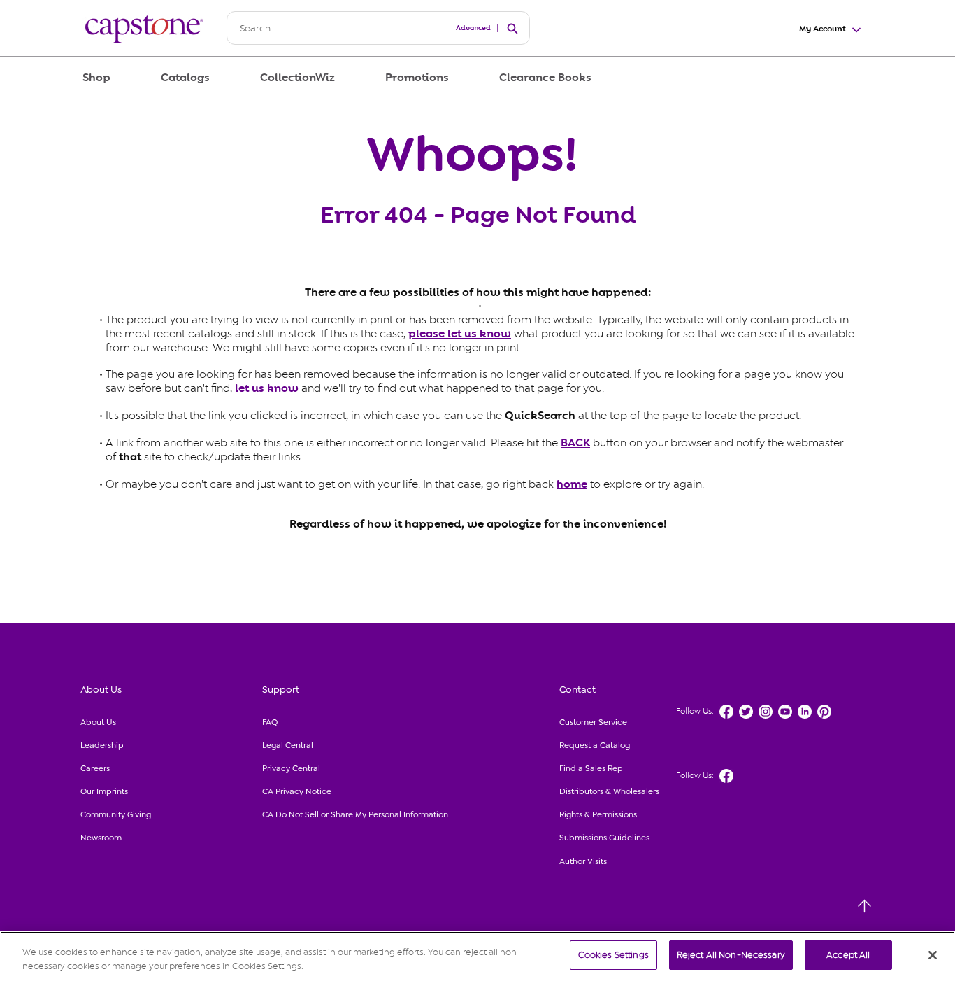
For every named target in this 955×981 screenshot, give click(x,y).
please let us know (459, 334)
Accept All (848, 955)
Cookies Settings (613, 955)
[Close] (932, 955)
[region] (477, 956)
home (572, 484)
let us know (267, 388)
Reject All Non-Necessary (731, 955)
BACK (575, 443)
